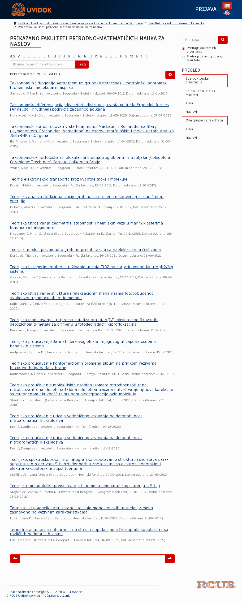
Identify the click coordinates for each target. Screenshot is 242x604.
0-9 (12, 56)
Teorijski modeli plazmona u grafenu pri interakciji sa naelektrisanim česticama (85, 250)
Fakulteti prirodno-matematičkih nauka (176, 23)
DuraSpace (74, 592)
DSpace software (18, 592)
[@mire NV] (216, 584)
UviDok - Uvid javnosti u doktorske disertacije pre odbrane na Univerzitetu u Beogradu (80, 23)
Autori (190, 103)
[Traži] (223, 40)
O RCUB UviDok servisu (23, 595)
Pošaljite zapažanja (56, 595)
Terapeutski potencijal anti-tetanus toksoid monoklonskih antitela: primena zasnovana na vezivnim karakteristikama (81, 510)
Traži (82, 64)
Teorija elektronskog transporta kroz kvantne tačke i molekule (68, 179)
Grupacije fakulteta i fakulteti (200, 93)
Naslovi (191, 111)
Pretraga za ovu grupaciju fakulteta (205, 58)
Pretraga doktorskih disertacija (201, 50)
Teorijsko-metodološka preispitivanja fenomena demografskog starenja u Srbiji (85, 486)
